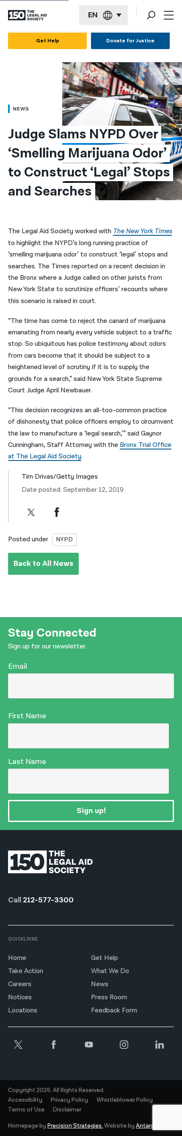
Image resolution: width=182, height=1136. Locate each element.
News (99, 984)
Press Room (109, 997)
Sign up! (91, 811)
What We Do (110, 971)
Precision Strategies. (75, 1126)
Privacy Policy (69, 1100)
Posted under (28, 539)
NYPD (64, 539)
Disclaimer (67, 1110)
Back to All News (43, 563)
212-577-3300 (48, 900)
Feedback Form (114, 1010)
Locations (22, 1010)
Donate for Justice (130, 41)
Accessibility (25, 1100)
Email (17, 666)
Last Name (27, 762)
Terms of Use (26, 1110)
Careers (19, 984)
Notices (20, 997)
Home (17, 958)
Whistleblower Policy (125, 1100)
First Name (27, 716)
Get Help (47, 41)
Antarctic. (149, 1126)
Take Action (25, 971)
